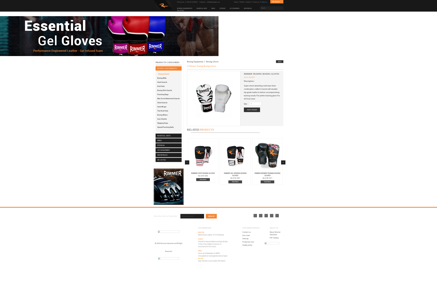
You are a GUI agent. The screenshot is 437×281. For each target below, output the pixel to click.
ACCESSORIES (234, 8)
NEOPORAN (248, 8)
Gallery (248, 2)
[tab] (169, 68)
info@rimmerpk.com (213, 2)
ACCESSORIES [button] (163, 150)
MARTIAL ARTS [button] (163, 136)
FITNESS (222, 8)
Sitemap (245, 239)
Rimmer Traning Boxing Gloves (202, 66)
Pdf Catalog (274, 238)
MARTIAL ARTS (202, 8)
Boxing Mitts (161, 78)
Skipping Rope (162, 123)
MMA (213, 8)
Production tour (248, 242)
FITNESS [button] (161, 145)
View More (203, 182)
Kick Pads (161, 86)
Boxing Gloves (163, 74)
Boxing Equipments (184, 8)
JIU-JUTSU (180, 10)
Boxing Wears (162, 115)
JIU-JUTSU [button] (161, 160)
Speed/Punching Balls (165, 127)
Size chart (246, 235)
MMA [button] (159, 140)
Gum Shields (162, 119)
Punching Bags (163, 94)
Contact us (256, 2)
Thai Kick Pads (162, 111)
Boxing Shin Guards (164, 90)
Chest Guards (162, 103)
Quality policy (247, 245)
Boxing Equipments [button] (167, 68)
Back (279, 62)
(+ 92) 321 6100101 (191, 2)
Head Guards (162, 82)
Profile (242, 2)
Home (236, 2)
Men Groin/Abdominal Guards (168, 98)
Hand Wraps (161, 107)
